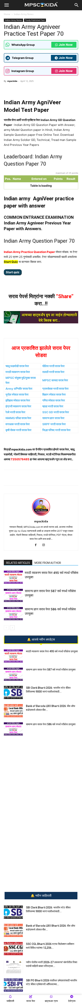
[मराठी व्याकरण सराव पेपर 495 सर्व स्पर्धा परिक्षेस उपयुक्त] (13, 577)
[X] (46, 89)
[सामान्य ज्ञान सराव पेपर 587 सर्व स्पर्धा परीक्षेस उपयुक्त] (13, 595)
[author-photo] (41, 516)
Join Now (66, 45)
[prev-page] (6, 627)
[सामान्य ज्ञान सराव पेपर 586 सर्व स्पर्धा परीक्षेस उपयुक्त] (13, 613)
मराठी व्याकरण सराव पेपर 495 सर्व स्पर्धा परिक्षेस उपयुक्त (52, 651)
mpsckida (12, 81)
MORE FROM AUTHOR (48, 562)
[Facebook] (37, 89)
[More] (55, 89)
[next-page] (12, 627)
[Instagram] (45, 545)
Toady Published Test (35, 20)
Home (7, 14)
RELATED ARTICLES (18, 562)
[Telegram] (28, 89)
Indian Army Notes (24, 14)
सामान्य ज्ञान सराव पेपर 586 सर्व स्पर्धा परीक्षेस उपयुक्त (51, 724)
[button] (6, 5)
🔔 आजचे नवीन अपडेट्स (41, 639)
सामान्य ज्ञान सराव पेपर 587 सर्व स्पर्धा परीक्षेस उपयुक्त (51, 669)
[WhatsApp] (19, 89)
